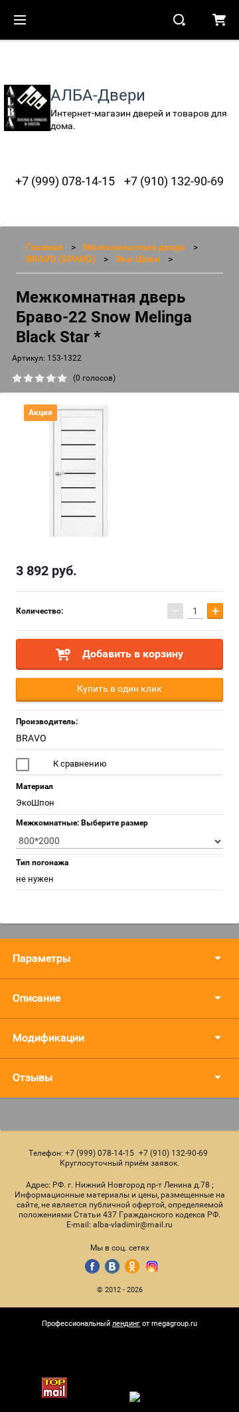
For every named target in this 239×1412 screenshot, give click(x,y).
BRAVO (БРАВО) (61, 259)
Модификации (48, 1037)
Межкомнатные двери (134, 247)
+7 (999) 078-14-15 (65, 181)
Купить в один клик (119, 688)
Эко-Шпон (138, 259)
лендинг (126, 1323)
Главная (44, 247)
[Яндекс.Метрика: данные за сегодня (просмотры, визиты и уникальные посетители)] (163, 1396)
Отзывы (32, 1077)
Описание (36, 998)
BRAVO (31, 738)
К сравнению (79, 764)
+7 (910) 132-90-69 (174, 181)
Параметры (41, 958)
